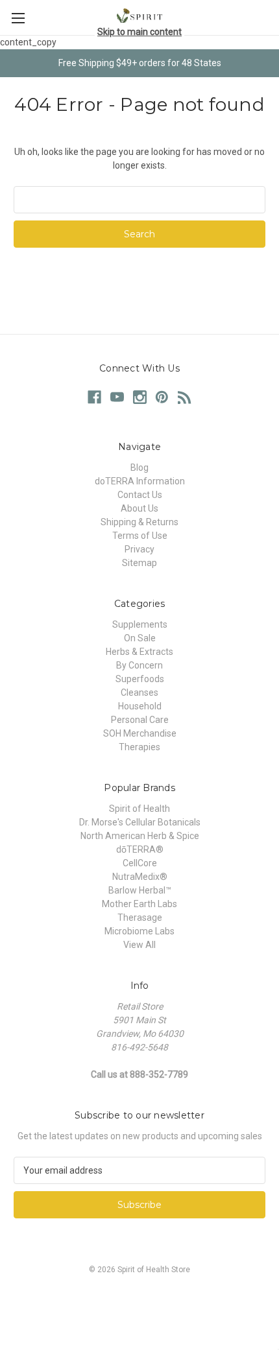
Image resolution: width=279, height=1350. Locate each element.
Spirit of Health (139, 808)
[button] (139, 1299)
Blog (139, 467)
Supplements (139, 624)
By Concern (139, 665)
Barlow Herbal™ (139, 890)
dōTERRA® (140, 849)
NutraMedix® (139, 876)
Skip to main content (139, 32)
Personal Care (140, 720)
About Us (139, 508)
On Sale (140, 638)
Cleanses (139, 692)
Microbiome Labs (139, 931)
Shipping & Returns (139, 522)
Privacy (139, 549)
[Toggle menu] (18, 18)
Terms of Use (139, 535)
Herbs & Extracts (139, 651)
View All (139, 945)
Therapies (139, 747)
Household (140, 706)
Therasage (139, 917)
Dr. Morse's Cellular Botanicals (139, 822)
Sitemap (139, 563)
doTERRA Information (140, 481)
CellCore (140, 863)
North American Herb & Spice (139, 836)
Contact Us (139, 495)
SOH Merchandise (139, 733)
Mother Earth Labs (139, 904)
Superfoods (139, 679)
